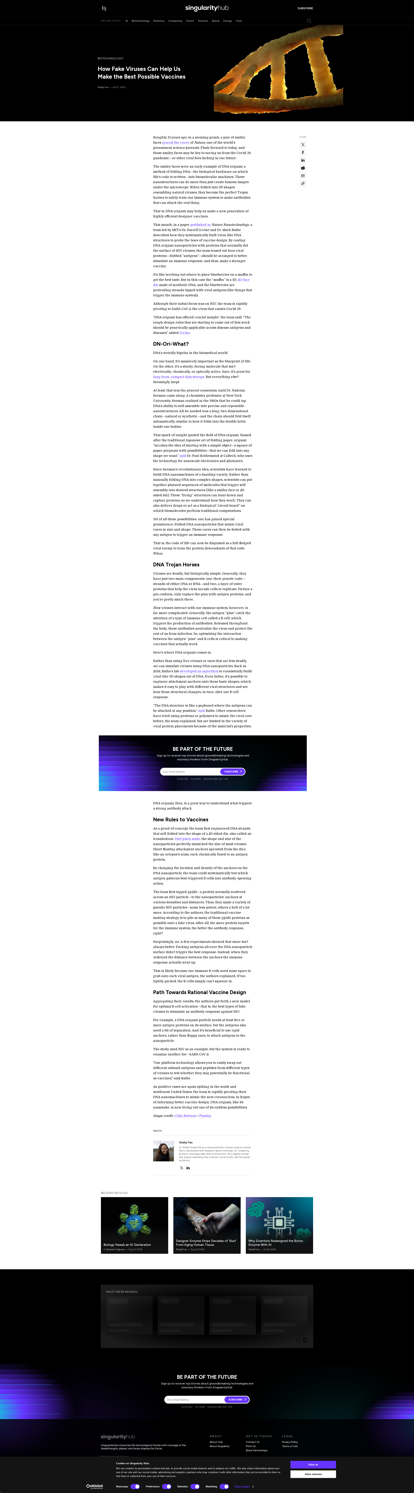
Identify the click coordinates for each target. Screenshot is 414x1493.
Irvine (185, 333)
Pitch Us (251, 1446)
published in (200, 225)
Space (215, 20)
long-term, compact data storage (178, 377)
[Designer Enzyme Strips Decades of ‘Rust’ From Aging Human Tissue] (207, 1225)
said (183, 456)
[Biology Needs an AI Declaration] (134, 1225)
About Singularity (219, 1446)
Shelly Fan (103, 87)
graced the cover (175, 142)
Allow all (313, 1464)
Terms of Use (290, 1446)
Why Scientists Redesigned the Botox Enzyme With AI (275, 1243)
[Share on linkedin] (303, 160)
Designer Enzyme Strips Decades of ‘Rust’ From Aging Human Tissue (206, 1243)
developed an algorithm (199, 671)
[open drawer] (104, 8)
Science (203, 20)
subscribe (305, 8)
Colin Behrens (185, 1116)
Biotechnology (141, 20)
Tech (239, 20)
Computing (175, 20)
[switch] (166, 1486)
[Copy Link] (303, 183)
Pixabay (205, 1116)
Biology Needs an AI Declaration (127, 1245)
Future (190, 20)
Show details (242, 1486)
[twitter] (181, 1167)
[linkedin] (188, 1167)
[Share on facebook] (303, 152)
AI (126, 20)
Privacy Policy (290, 1441)
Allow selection (313, 1474)
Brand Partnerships (257, 1450)
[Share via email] (303, 175)
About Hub (216, 1441)
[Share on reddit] (303, 168)
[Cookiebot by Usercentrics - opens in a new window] (95, 1486)
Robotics (158, 20)
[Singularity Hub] (207, 8)
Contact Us (253, 1441)
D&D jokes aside (187, 839)
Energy (227, 20)
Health (157, 1130)
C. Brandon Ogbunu (114, 1249)
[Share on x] (303, 144)
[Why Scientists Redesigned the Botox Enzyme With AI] (279, 1225)
